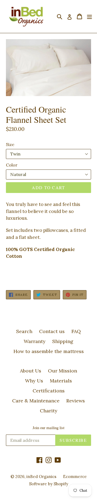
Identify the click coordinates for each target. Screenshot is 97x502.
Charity (48, 411)
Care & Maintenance (36, 401)
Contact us (52, 331)
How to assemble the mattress (48, 351)
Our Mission (62, 371)
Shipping (62, 341)
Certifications (49, 391)
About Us (30, 371)
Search (24, 331)
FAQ (76, 331)
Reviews (75, 401)
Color (12, 165)
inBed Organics (41, 476)
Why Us (34, 381)
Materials (61, 381)
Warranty (35, 341)
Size (10, 144)
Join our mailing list (48, 427)
